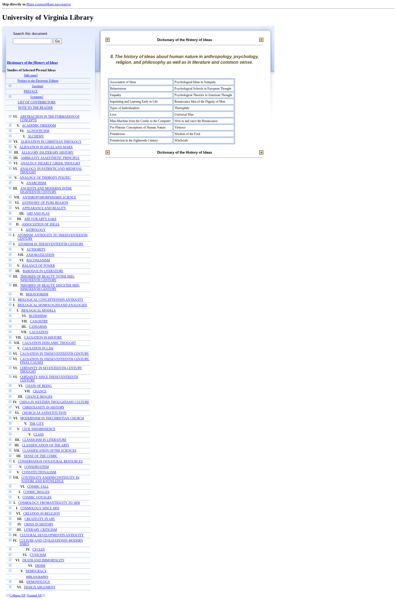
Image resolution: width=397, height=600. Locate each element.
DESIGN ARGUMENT (39, 587)
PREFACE (31, 91)
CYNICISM (38, 555)
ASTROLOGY (36, 230)
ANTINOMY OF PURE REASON (45, 203)
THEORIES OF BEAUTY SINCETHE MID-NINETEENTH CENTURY (50, 287)
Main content (36, 4)
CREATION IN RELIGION (41, 513)
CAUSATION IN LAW (37, 348)
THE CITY (36, 424)
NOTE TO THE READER (35, 108)
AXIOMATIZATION (40, 255)
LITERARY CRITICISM (40, 530)
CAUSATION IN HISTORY (43, 337)
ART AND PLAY (38, 213)
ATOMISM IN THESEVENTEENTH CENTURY (50, 244)
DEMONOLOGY (38, 582)
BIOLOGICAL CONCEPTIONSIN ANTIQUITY (50, 300)
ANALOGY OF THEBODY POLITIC (45, 178)
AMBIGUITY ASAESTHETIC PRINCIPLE (50, 158)
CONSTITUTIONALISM (39, 472)
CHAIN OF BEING (38, 386)
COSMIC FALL (38, 486)
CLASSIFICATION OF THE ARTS (45, 445)
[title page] (31, 75)
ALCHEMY (36, 136)
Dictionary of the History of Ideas (32, 63)
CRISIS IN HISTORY (38, 524)
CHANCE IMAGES (38, 397)
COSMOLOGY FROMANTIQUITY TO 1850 (49, 503)
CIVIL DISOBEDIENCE (38, 429)
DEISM (40, 566)
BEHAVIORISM (37, 294)
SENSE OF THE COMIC (41, 456)
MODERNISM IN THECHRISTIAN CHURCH (52, 418)
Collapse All (17, 595)
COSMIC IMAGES (36, 492)
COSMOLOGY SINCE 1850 (40, 508)
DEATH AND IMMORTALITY (43, 560)
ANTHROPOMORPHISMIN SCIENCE (49, 197)
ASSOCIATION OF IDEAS (40, 224)
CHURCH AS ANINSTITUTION (44, 413)
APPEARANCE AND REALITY (44, 208)
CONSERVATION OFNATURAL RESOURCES (50, 461)
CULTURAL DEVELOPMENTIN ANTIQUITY (52, 535)
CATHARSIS (38, 327)
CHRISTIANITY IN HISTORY (43, 407)
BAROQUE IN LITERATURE (43, 271)
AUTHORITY (36, 249)
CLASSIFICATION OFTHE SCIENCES (49, 451)
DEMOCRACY (36, 571)
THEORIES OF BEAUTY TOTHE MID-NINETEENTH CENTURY (47, 278)
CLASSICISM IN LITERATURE (44, 440)
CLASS (38, 434)
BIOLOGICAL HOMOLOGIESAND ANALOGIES (52, 305)
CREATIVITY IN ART (40, 519)
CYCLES (38, 549)
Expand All (34, 595)
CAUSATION (38, 332)
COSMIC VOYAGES (37, 497)
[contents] (37, 97)
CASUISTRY (39, 321)
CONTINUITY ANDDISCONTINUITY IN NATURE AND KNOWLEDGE (50, 479)
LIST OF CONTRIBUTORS (37, 102)
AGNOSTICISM (38, 131)
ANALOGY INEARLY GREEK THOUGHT (50, 163)
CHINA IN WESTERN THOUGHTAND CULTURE (54, 402)
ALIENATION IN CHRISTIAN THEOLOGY (51, 142)
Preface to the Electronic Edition (38, 81)
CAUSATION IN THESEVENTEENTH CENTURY (54, 354)
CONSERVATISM (36, 467)
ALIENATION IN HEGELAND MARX (46, 147)
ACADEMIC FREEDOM (39, 125)
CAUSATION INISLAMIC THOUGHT (49, 343)
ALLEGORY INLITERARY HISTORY (47, 152)
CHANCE (39, 391)
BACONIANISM (38, 260)
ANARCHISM (36, 183)
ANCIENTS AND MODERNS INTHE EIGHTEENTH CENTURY (46, 190)
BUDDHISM (38, 316)
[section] (37, 86)
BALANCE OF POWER (38, 266)
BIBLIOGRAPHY (37, 576)
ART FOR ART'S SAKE (40, 219)
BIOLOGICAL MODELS (38, 310)
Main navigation (58, 4)
